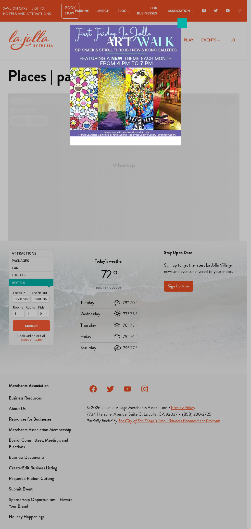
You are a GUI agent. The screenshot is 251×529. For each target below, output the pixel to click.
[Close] (182, 23)
